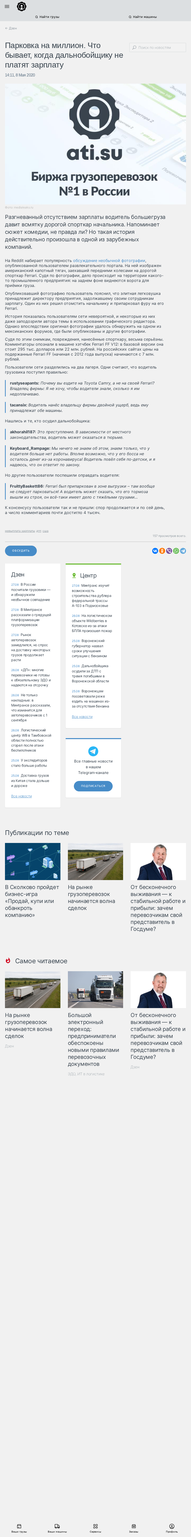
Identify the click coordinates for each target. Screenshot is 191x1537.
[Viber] (169, 551)
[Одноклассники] (162, 551)
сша (45, 531)
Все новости (21, 796)
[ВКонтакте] (155, 551)
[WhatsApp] (176, 551)
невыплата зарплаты (20, 531)
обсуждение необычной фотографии (109, 260)
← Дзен (11, 28)
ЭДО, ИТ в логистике (86, 1074)
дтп (38, 531)
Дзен (9, 1046)
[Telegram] (183, 551)
